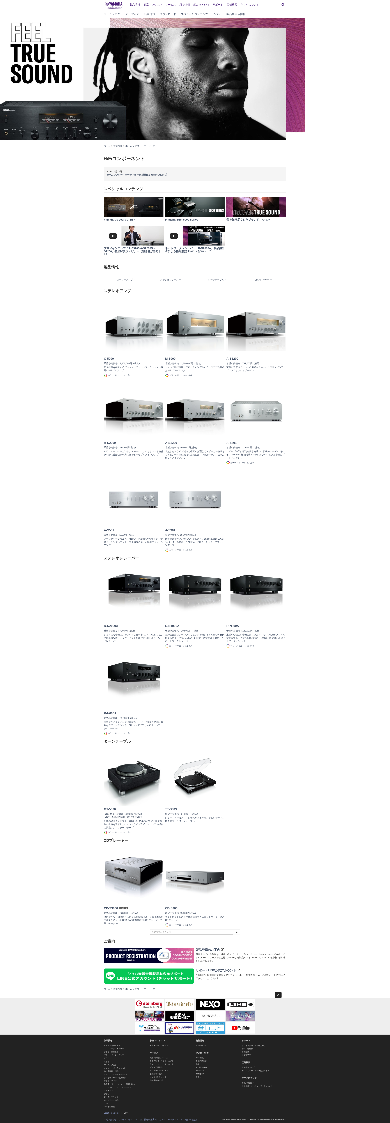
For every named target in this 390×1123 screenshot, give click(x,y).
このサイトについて (128, 1119)
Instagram (200, 1074)
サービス (170, 4)
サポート (218, 4)
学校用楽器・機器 (111, 1071)
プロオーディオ (110, 1081)
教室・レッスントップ (159, 1045)
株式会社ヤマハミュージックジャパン (257, 1086)
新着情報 (184, 4)
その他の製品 (109, 1107)
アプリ (106, 1094)
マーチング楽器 (110, 1065)
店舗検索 (232, 4)
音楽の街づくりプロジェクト (162, 1061)
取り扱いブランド (111, 1097)
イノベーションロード (159, 1071)
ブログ (198, 1077)
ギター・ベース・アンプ (114, 1055)
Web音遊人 (200, 1058)
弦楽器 (106, 1062)
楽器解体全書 (201, 1061)
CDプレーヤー (262, 279)
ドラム (106, 1058)
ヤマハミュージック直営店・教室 (255, 1071)
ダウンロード (168, 14)
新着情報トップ (202, 1045)
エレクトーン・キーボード (115, 1049)
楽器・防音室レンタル (159, 1058)
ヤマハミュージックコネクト (162, 1064)
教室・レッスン (153, 4)
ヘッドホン (108, 1091)
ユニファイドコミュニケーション (117, 1087)
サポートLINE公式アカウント (216, 970)
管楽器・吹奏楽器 (111, 1052)
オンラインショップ (158, 1077)
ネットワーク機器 (111, 1100)
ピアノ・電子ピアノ (112, 1045)
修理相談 (245, 1052)
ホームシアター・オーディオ (121, 14)
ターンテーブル (216, 279)
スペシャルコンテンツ (194, 14)
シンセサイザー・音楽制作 (115, 1078)
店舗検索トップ (248, 1067)
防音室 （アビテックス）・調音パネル (119, 1084)
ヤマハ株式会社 (248, 1083)
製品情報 (135, 4)
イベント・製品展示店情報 (229, 14)
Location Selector (112, 1113)
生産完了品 (246, 1055)
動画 (197, 1064)
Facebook (200, 1071)
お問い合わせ (247, 1049)
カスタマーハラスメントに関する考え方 (178, 1119)
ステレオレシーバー (170, 279)
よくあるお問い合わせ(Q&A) (253, 1045)
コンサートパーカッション (115, 1068)
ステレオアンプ (125, 279)
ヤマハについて (250, 4)
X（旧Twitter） (202, 1067)
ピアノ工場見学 (156, 1067)
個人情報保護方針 (148, 1119)
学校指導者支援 (156, 1080)
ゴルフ (106, 1103)
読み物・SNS (201, 4)
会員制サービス (156, 1074)
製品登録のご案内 (208, 949)
